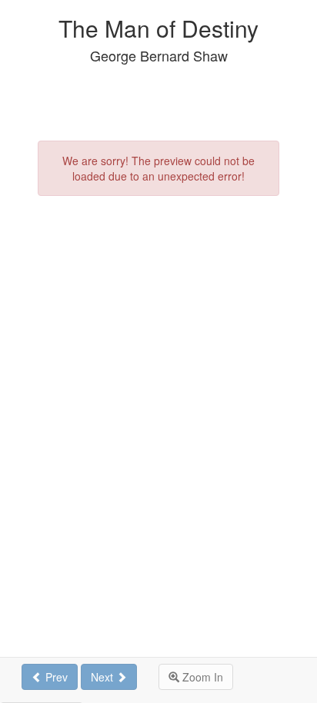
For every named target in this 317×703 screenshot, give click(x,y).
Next (103, 677)
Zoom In (201, 677)
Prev (55, 677)
